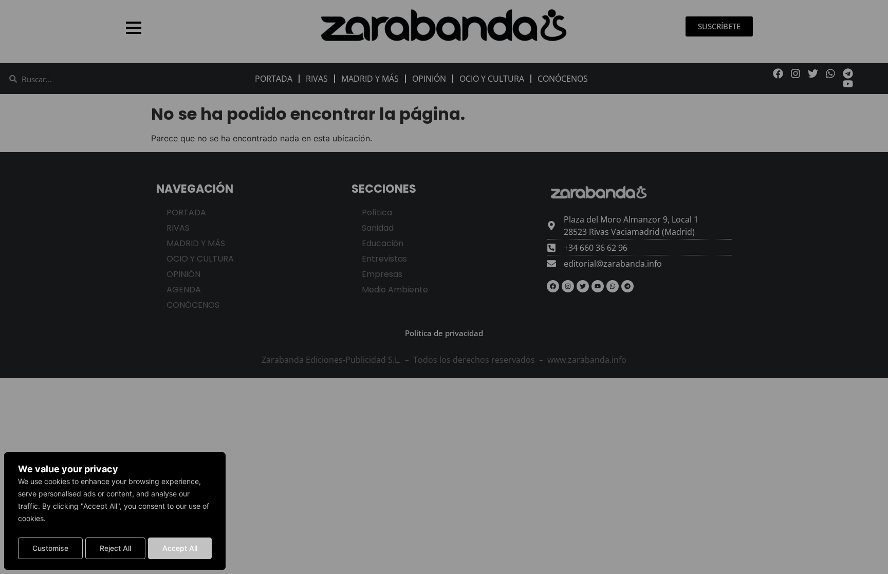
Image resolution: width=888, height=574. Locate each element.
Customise (50, 548)
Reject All (115, 548)
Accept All (179, 548)
